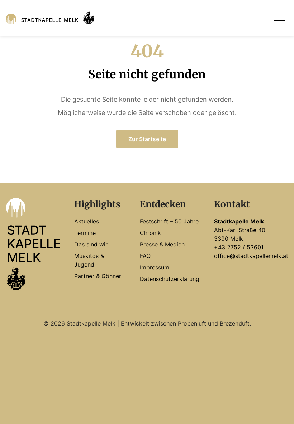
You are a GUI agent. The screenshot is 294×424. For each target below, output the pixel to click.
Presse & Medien (162, 244)
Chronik (150, 232)
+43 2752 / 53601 (239, 247)
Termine (85, 232)
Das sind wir (91, 244)
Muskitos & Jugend (89, 260)
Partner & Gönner (97, 276)
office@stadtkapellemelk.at (251, 255)
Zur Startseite (147, 139)
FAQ (145, 255)
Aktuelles (86, 221)
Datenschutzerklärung (169, 278)
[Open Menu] (279, 18)
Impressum (154, 267)
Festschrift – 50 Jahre (169, 221)
